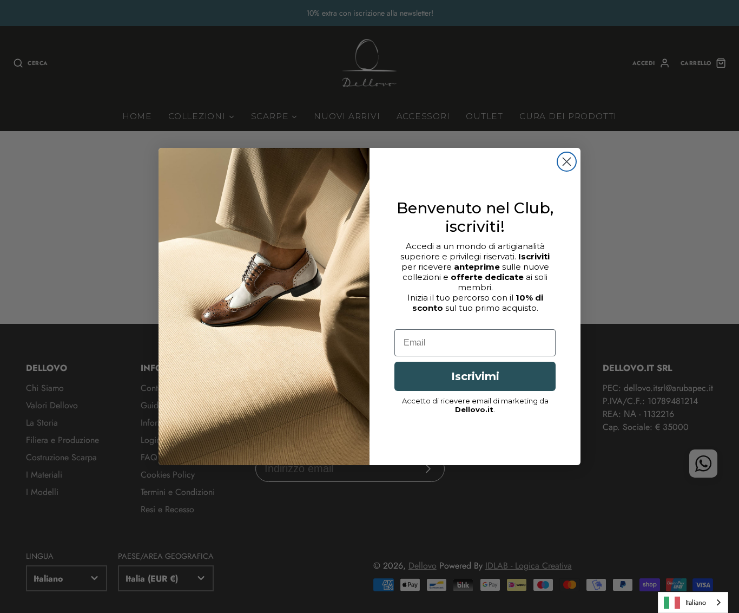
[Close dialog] (566, 161)
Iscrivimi (475, 376)
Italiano (695, 602)
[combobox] (693, 602)
